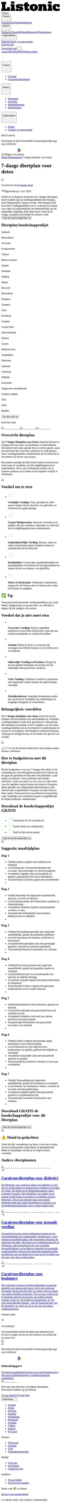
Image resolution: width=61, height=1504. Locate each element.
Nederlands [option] (14, 1416)
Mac (35, 51)
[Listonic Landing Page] (30, 10)
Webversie (13, 1442)
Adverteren (13, 1465)
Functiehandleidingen (21, 22)
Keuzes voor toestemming (14, 1494)
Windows (28, 51)
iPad (16, 51)
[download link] (7, 1395)
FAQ (10, 1448)
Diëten (4, 41)
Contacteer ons (15, 1468)
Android (5, 51)
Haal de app (7, 44)
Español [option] (12, 1413)
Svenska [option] (12, 1422)
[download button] (9, 151)
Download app (9, 48)
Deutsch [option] (12, 1411)
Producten (6, 32)
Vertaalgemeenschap (18, 1451)
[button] (5, 57)
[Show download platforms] (19, 48)
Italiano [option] (11, 1428)
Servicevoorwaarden (18, 1482)
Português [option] (13, 1419)
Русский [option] (12, 1431)
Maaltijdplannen (29, 32)
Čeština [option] (11, 1425)
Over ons (12, 1462)
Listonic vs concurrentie (20, 41)
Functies (5, 22)
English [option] (12, 1405)
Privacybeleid (15, 1480)
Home (4, 157)
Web (21, 51)
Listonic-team (26, 185)
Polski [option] (11, 1408)
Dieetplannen (44, 32)
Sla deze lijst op (10, 416)
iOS (12, 51)
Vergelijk (16, 32)
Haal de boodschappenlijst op (16, 218)
